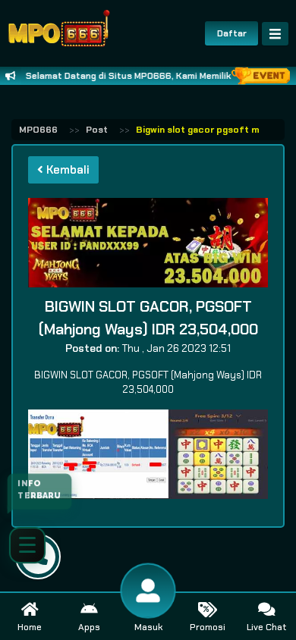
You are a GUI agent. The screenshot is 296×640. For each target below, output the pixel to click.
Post (97, 130)
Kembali (66, 169)
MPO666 (38, 130)
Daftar (232, 33)
